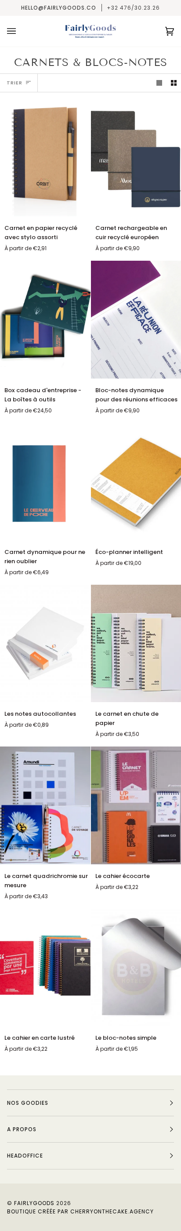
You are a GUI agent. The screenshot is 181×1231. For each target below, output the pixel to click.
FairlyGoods (34, 1203)
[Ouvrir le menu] (20, 31)
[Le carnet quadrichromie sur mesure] (45, 805)
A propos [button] (21, 1129)
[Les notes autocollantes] (45, 643)
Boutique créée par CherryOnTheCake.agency (80, 1211)
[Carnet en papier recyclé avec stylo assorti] (45, 157)
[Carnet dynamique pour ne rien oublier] (45, 481)
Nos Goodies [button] (27, 1103)
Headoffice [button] (25, 1155)
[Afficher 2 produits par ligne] (174, 83)
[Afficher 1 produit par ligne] (159, 83)
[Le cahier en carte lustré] (45, 967)
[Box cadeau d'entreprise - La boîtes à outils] (45, 319)
